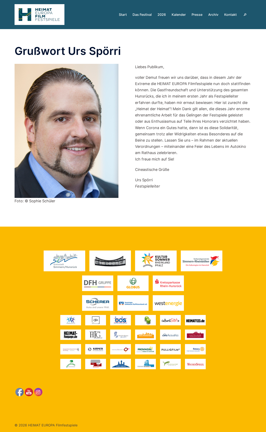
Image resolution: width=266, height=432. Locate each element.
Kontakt (230, 14)
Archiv (213, 14)
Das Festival (142, 14)
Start (123, 14)
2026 (162, 14)
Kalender (179, 14)
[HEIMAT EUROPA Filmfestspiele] (39, 14)
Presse (197, 14)
